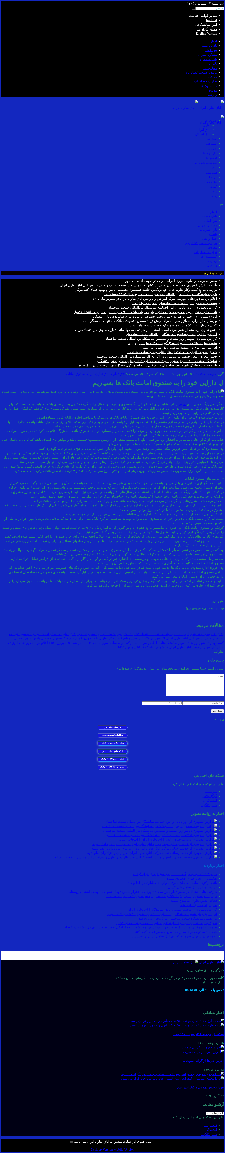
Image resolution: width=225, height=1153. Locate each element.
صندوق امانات (75, 374)
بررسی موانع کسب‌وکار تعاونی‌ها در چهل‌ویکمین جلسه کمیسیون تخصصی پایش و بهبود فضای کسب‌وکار (146, 289)
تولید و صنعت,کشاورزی (201, 72)
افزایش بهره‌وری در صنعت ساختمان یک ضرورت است (180, 347)
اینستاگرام (210, 800)
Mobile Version (124, 1149)
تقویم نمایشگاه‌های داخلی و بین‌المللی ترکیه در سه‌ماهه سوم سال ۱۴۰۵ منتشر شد (160, 294)
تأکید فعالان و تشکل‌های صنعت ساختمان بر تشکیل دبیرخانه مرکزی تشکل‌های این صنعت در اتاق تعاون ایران (143, 365)
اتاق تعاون (118, 374)
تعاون (207, 125)
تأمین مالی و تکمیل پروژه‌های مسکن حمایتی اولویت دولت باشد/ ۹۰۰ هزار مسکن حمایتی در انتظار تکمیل (145, 312)
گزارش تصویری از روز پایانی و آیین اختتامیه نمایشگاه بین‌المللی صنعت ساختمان (162, 307)
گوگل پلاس (209, 796)
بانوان (213, 63)
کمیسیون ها (209, 86)
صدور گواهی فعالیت (203, 15)
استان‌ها (211, 20)
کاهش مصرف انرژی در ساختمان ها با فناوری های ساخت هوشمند (172, 352)
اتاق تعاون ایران (98, 374)
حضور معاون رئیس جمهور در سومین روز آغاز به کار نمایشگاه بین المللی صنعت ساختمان (156, 356)
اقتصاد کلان (211, 144)
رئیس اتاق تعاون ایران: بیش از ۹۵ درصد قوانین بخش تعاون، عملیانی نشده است (161, 896)
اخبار (214, 41)
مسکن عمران (207, 54)
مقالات (212, 77)
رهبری (212, 90)
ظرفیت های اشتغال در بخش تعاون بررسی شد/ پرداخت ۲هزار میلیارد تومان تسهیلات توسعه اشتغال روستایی (142, 892)
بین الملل (210, 50)
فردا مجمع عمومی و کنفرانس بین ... (199, 1087)
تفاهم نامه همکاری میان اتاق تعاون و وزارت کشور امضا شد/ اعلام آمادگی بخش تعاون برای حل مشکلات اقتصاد (141, 927)
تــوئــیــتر (210, 791)
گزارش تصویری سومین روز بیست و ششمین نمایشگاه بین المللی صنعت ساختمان (161, 338)
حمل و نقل (209, 68)
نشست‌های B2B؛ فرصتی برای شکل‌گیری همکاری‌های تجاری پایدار (171, 343)
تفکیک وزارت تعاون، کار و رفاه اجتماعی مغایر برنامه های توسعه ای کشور (166, 923)
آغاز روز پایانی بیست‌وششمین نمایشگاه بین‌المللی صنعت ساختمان (171, 334)
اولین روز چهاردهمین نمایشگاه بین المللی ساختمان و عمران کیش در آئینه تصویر (162, 914)
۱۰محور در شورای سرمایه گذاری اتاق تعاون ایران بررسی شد (174, 936)
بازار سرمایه (208, 59)
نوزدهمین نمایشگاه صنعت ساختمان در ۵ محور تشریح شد (178, 918)
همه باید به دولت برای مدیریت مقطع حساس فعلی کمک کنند (175, 932)
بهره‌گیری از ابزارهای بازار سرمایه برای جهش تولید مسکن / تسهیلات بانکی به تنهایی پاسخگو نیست (149, 321)
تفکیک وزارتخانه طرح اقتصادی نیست (191, 878)
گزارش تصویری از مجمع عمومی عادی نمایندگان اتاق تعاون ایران (172, 909)
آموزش (213, 187)
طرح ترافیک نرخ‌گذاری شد (198, 905)
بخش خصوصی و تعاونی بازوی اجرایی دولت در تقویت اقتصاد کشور (171, 281)
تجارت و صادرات (205, 81)
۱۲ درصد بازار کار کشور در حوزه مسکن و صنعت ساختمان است (173, 325)
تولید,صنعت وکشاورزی (206, 163)
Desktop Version (102, 1149)
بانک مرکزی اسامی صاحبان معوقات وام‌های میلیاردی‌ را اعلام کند (172, 883)
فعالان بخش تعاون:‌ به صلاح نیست (193, 900)
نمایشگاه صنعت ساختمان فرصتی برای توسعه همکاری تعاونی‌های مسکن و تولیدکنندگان (157, 361)
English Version (206, 33)
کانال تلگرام (208, 805)
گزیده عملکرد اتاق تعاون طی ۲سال (192, 887)
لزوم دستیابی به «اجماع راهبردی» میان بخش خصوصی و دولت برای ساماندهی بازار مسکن (155, 316)
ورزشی (212, 94)
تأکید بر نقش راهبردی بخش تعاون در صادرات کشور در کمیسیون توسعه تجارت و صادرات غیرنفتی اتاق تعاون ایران (138, 285)
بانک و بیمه (209, 45)
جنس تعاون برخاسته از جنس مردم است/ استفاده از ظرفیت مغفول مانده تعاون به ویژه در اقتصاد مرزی (146, 330)
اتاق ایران (204, 130)
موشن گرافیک (207, 29)
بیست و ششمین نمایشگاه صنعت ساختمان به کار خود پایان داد (174, 303)
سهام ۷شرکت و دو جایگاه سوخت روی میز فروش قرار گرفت (175, 874)
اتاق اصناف (203, 134)
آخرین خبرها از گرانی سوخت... (203, 1060)
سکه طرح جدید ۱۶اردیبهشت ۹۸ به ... (198, 1034)
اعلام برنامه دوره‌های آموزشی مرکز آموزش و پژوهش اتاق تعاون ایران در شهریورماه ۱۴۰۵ (154, 298)
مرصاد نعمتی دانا (204, 374)
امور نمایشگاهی (206, 24)
